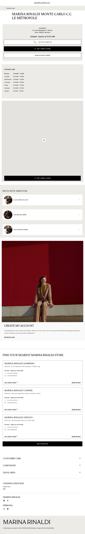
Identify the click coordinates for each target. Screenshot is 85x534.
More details (76, 382)
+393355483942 (12, 402)
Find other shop (42, 444)
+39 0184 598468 (12, 373)
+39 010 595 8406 (12, 427)
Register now (9, 337)
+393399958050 (12, 375)
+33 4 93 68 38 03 (12, 400)
